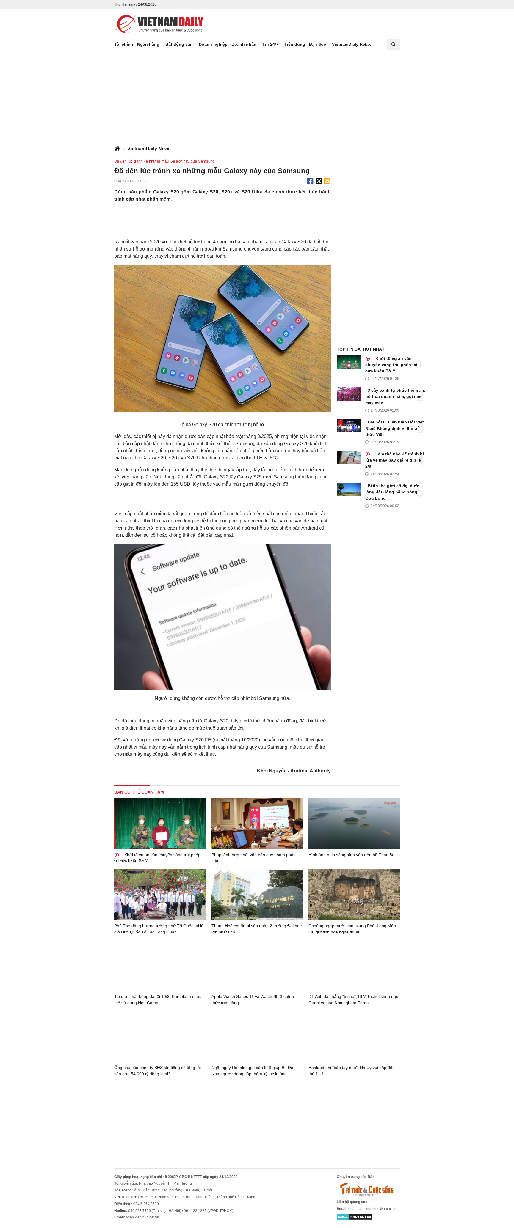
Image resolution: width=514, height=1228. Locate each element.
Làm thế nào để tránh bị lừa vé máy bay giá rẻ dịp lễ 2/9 (394, 460)
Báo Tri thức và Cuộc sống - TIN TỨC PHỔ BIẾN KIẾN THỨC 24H (158, 24)
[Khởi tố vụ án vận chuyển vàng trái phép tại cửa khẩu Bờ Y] (349, 362)
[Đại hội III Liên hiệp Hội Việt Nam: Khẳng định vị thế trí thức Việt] (349, 425)
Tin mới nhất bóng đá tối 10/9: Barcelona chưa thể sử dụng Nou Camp (158, 999)
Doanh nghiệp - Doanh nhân (227, 44)
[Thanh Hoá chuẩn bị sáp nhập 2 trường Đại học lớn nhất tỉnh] (257, 894)
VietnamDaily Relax (351, 44)
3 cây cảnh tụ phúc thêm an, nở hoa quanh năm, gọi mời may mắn (395, 396)
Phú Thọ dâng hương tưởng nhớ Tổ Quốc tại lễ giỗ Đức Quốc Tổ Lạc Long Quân (158, 928)
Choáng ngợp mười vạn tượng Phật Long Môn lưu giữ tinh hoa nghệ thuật (352, 928)
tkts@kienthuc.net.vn (142, 1217)
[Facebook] (310, 181)
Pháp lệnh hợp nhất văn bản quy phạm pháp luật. (253, 857)
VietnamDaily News (149, 148)
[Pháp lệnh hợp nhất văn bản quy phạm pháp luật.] (257, 824)
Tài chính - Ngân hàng (136, 44)
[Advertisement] (257, 94)
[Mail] (327, 181)
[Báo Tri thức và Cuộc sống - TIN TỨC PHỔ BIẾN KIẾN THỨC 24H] (368, 1189)
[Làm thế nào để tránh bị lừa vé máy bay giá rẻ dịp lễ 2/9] (349, 457)
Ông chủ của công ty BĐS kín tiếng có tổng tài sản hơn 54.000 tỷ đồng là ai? (157, 1070)
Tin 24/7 (270, 44)
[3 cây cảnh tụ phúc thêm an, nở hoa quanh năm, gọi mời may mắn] (349, 394)
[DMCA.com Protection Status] (355, 1216)
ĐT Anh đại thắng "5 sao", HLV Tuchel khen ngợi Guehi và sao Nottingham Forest (353, 999)
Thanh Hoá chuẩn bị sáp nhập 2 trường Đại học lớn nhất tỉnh (256, 928)
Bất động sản (179, 44)
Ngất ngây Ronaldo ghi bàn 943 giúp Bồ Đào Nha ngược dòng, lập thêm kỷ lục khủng (253, 1070)
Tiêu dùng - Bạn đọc (305, 44)
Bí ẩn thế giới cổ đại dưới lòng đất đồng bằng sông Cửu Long (392, 491)
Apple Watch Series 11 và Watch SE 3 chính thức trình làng (252, 999)
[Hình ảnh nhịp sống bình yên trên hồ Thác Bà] (354, 823)
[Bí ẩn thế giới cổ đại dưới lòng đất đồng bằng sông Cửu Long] (349, 489)
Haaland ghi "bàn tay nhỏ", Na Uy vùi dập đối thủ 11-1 (350, 1070)
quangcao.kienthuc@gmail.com (373, 1209)
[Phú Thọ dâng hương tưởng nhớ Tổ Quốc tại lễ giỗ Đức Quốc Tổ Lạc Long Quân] (160, 894)
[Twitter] (319, 181)
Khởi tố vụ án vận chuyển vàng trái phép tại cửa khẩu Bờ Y (391, 364)
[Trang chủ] (117, 148)
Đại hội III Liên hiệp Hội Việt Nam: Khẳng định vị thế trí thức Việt (394, 428)
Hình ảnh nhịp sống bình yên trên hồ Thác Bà (351, 854)
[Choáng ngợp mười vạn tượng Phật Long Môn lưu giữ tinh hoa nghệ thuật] (354, 894)
